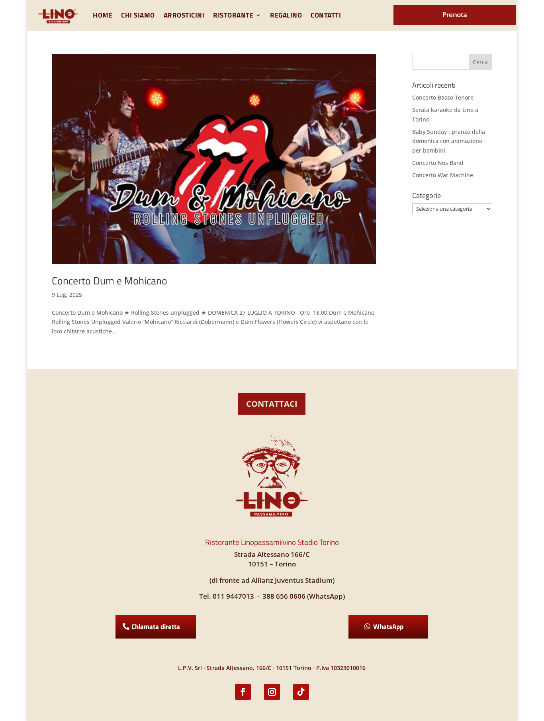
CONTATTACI (271, 403)
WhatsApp (388, 626)
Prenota (454, 14)
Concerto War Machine (442, 175)
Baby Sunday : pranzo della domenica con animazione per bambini (448, 141)
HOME (102, 15)
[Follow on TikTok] (301, 692)
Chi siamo (138, 15)
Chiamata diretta (155, 626)
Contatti (326, 15)
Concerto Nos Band (438, 163)
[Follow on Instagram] (272, 692)
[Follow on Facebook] (243, 692)
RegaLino (286, 15)
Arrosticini (184, 15)
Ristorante (233, 15)
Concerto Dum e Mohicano (109, 280)
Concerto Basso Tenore (443, 97)
